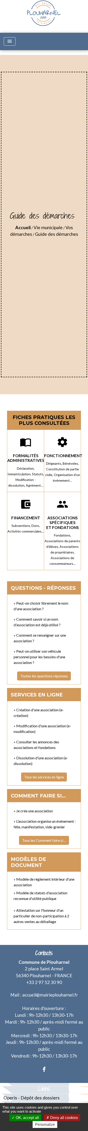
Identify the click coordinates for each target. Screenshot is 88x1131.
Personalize (45, 1125)
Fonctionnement (63, 455)
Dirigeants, (54, 463)
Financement (25, 517)
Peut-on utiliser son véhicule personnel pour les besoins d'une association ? (39, 657)
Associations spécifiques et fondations (62, 522)
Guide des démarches (56, 234)
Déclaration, (25, 468)
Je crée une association (34, 811)
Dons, (35, 526)
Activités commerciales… (26, 531)
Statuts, (38, 474)
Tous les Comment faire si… (44, 840)
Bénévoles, (71, 463)
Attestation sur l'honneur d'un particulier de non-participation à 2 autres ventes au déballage (41, 916)
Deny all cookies (63, 1118)
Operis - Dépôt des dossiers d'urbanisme (32, 1101)
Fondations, (62, 535)
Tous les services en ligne (44, 777)
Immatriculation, (20, 474)
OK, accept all (27, 1118)
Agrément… (34, 485)
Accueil (23, 227)
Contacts (44, 953)
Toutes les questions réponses (44, 676)
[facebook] (44, 1069)
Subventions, (21, 526)
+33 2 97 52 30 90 (44, 982)
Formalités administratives (25, 458)
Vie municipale (48, 227)
